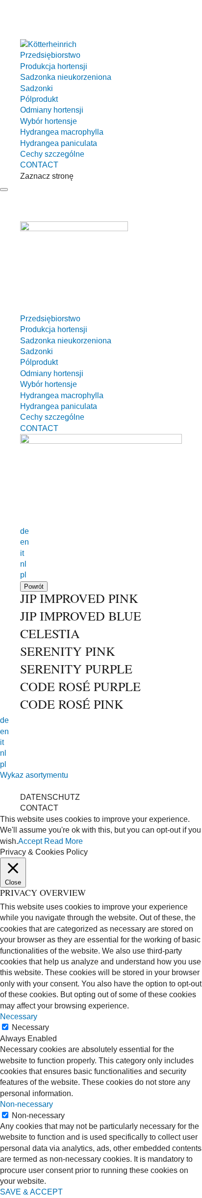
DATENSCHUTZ (50, 797)
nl (23, 564)
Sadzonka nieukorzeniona (65, 77)
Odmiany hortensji (51, 110)
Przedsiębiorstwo (50, 55)
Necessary (30, 1027)
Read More (63, 841)
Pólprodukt (39, 99)
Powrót (34, 586)
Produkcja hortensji (53, 66)
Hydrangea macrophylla (61, 132)
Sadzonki (36, 88)
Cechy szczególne (52, 154)
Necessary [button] (18, 1016)
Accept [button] (30, 841)
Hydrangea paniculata (58, 143)
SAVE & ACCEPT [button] (31, 1192)
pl (23, 575)
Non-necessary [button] (26, 1104)
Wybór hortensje (48, 121)
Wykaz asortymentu (34, 775)
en (24, 542)
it (22, 553)
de (24, 531)
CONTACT (39, 165)
